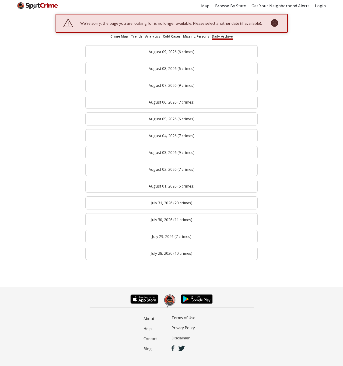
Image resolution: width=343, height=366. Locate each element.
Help (148, 328)
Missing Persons (196, 36)
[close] (274, 23)
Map (205, 5)
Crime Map (119, 36)
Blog (148, 348)
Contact (150, 338)
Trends (136, 36)
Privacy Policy (183, 327)
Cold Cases (171, 36)
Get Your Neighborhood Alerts (280, 5)
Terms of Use (183, 317)
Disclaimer (181, 338)
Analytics (152, 36)
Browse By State (230, 5)
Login (320, 5)
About (149, 318)
